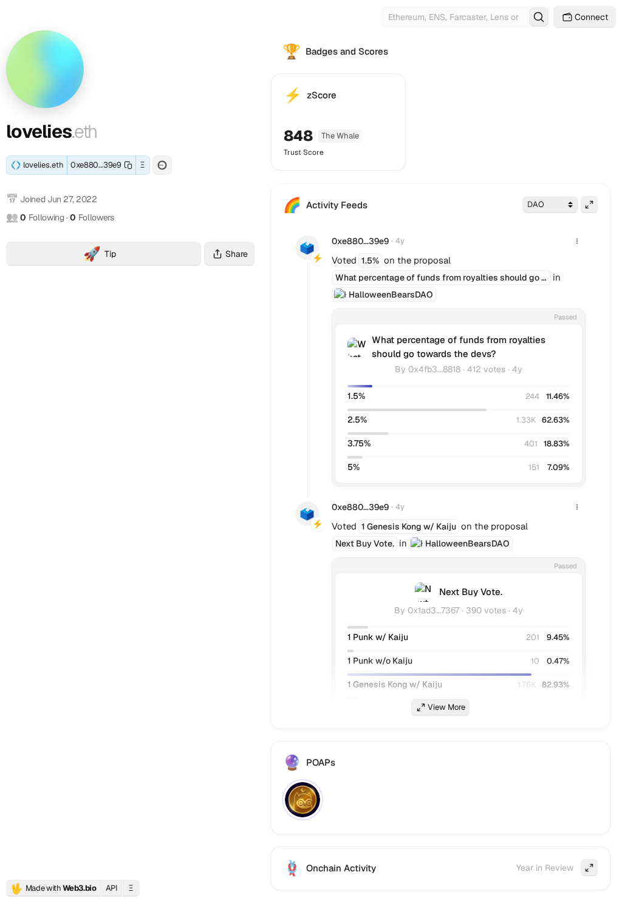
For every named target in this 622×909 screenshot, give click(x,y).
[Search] (539, 17)
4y (400, 241)
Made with (53, 888)
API (112, 888)
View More (446, 707)
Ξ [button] (142, 165)
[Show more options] (577, 241)
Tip (142, 255)
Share (236, 253)
